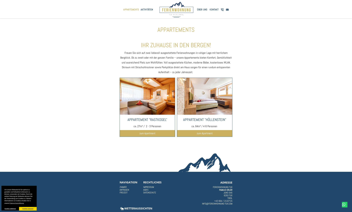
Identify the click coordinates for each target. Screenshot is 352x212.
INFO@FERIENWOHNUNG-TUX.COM (217, 203)
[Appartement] (147, 96)
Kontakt (214, 9)
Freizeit (124, 192)
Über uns (202, 9)
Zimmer (123, 187)
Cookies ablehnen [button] (10, 208)
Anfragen (124, 189)
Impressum (148, 187)
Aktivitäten (147, 9)
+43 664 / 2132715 (223, 201)
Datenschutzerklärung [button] (17, 203)
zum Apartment (147, 133)
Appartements (131, 9)
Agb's (145, 189)
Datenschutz (149, 192)
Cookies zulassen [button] (27, 208)
